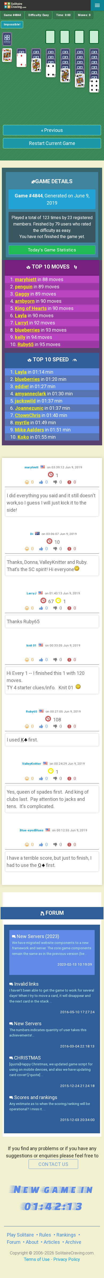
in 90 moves (38, 301)
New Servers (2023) (37, 936)
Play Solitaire (20, 1235)
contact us (53, 1164)
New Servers (27, 1023)
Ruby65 (32, 711)
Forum (14, 1242)
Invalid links (26, 984)
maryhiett (32, 467)
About (32, 1242)
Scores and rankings (35, 1097)
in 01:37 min (38, 401)
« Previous (52, 130)
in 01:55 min (37, 437)
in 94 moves (33, 337)
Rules (45, 1235)
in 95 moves (39, 344)
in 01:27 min (35, 386)
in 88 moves (39, 279)
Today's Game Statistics (52, 249)
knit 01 (31, 645)
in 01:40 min (41, 415)
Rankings (66, 1235)
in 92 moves (35, 323)
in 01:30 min (44, 393)
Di (32, 534)
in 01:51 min (43, 430)
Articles (52, 1242)
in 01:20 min (40, 379)
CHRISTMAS (27, 1058)
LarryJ (32, 593)
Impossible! (12, 24)
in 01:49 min (35, 422)
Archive (73, 1242)
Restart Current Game (52, 143)
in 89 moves (37, 286)
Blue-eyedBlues (32, 830)
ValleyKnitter (32, 764)
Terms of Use (37, 1259)
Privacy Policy (66, 1259)
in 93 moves (41, 330)
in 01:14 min (34, 372)
